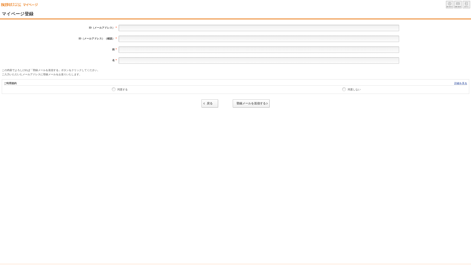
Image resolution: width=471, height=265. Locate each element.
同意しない (354, 89)
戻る (210, 103)
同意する (122, 89)
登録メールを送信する (251, 103)
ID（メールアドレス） (103, 27)
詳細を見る (460, 83)
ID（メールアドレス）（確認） (98, 38)
